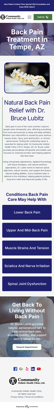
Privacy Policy (17, 397)
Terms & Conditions (34, 397)
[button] (29, 17)
